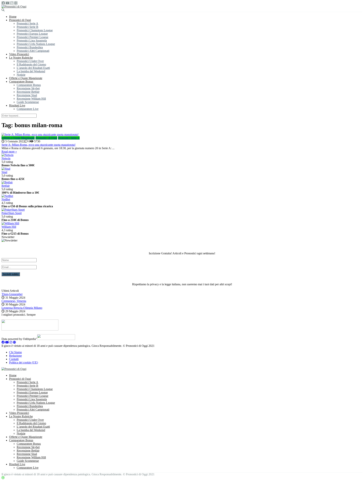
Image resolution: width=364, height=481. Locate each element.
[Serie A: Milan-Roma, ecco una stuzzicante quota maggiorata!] (182, 134)
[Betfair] (7, 182)
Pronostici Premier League (32, 37)
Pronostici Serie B (27, 26)
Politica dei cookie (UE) (23, 362)
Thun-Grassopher (12, 294)
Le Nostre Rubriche (21, 57)
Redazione (15, 355)
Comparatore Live (27, 108)
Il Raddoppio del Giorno (31, 64)
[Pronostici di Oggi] (14, 6)
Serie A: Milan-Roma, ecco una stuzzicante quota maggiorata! (38, 144)
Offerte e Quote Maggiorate (25, 78)
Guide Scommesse (28, 102)
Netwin (6, 158)
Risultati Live (17, 105)
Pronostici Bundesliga (30, 47)
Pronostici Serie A (27, 23)
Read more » (9, 151)
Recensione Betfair (28, 91)
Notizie (21, 74)
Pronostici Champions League (35, 30)
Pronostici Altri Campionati (33, 50)
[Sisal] (6, 168)
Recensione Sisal (27, 95)
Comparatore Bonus (21, 81)
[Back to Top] (3, 477)
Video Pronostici (19, 54)
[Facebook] (3, 3)
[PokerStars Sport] (13, 209)
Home (12, 16)
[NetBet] (7, 196)
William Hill (9, 226)
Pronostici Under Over (30, 61)
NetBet (6, 199)
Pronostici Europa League (32, 33)
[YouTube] (7, 3)
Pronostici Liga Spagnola (32, 40)
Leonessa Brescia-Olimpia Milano (22, 307)
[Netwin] (7, 155)
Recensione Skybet (28, 88)
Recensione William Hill (31, 98)
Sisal (4, 172)
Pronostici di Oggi (20, 20)
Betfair (6, 185)
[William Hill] (10, 223)
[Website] (15, 3)
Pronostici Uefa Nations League (36, 44)
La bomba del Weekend (31, 71)
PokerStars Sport (12, 213)
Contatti (14, 359)
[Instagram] (11, 3)
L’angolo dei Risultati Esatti (33, 67)
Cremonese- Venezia (14, 301)
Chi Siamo (15, 352)
